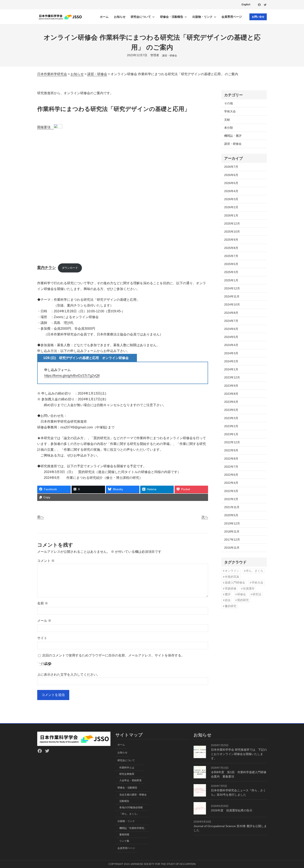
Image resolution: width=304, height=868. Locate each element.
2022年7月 (231, 466)
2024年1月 (231, 369)
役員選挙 (249, 588)
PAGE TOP (294, 838)
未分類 (228, 127)
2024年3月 (231, 353)
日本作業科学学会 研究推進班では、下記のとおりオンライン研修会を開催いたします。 (239, 754)
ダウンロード (70, 267)
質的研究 (243, 600)
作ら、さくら (254, 570)
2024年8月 (231, 312)
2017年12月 (232, 539)
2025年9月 (231, 239)
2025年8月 (231, 248)
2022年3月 (231, 491)
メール (44, 620)
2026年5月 (231, 183)
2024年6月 (231, 329)
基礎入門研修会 (235, 582)
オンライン (232, 570)
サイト (42, 638)
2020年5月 (231, 515)
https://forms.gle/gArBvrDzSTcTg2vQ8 (72, 375)
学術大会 (230, 111)
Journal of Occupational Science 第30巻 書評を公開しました (230, 828)
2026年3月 (231, 199)
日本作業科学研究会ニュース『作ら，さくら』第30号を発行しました (238, 792)
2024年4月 (231, 345)
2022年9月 (231, 450)
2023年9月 (231, 385)
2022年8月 (231, 458)
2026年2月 (231, 207)
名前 (42, 603)
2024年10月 (232, 304)
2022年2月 (231, 499)
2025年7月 (231, 256)
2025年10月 (232, 231)
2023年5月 (231, 409)
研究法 (257, 594)
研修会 (241, 594)
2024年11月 (231, 296)
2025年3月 (231, 272)
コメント (46, 560)
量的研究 (230, 606)
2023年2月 (231, 426)
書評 (228, 594)
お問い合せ (258, 16)
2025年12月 (232, 223)
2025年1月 (231, 280)
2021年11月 (231, 507)
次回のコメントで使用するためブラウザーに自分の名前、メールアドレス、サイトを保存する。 (113, 655)
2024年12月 (232, 288)
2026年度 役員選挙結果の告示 (231, 810)
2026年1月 (231, 215)
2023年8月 (231, 393)
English (246, 4)
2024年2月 (231, 361)
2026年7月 (231, 166)
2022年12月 (232, 442)
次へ (204, 517)
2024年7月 (231, 320)
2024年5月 (231, 337)
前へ (40, 517)
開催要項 (45, 127)
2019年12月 (232, 523)
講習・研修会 (169, 55)
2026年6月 (231, 175)
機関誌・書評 (233, 135)
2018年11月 (231, 531)
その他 (228, 103)
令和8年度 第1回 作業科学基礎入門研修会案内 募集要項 (238, 774)
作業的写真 (232, 576)
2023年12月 (232, 377)
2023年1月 (231, 434)
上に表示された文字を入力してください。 (68, 674)
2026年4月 (231, 191)
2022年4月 (231, 482)
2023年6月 (231, 401)
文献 (227, 119)
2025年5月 (231, 264)
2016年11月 (231, 547)
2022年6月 (231, 474)
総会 (228, 600)
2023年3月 (231, 418)
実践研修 (230, 588)
